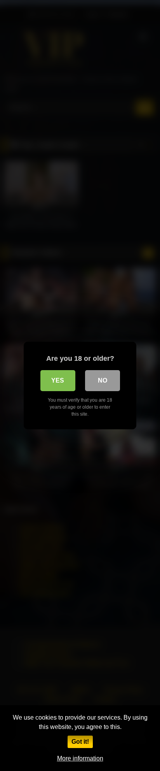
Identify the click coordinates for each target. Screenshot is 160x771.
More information (80, 758)
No (102, 380)
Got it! (80, 741)
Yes (57, 380)
